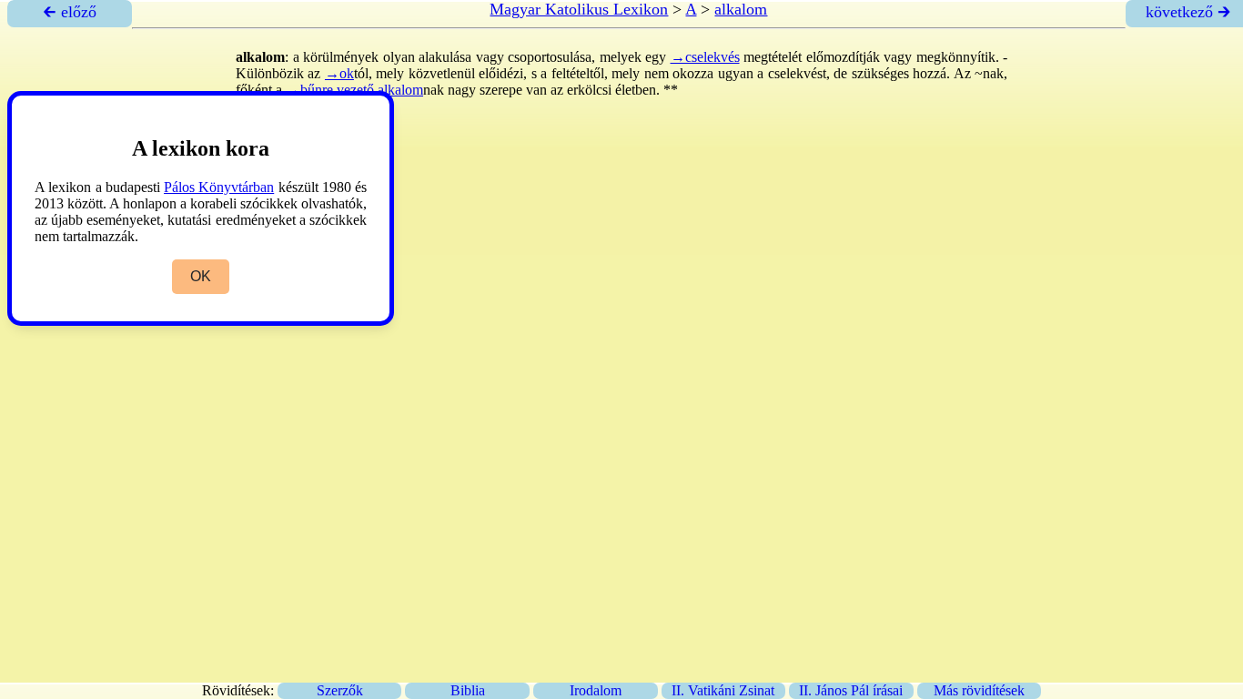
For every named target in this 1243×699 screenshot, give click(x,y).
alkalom (740, 9)
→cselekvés (705, 57)
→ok (339, 73)
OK (200, 276)
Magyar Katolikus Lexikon (579, 9)
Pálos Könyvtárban (219, 187)
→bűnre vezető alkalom (354, 89)
